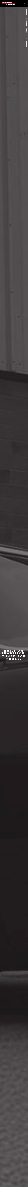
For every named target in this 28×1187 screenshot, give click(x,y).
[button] (24, 3)
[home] (8, 3)
